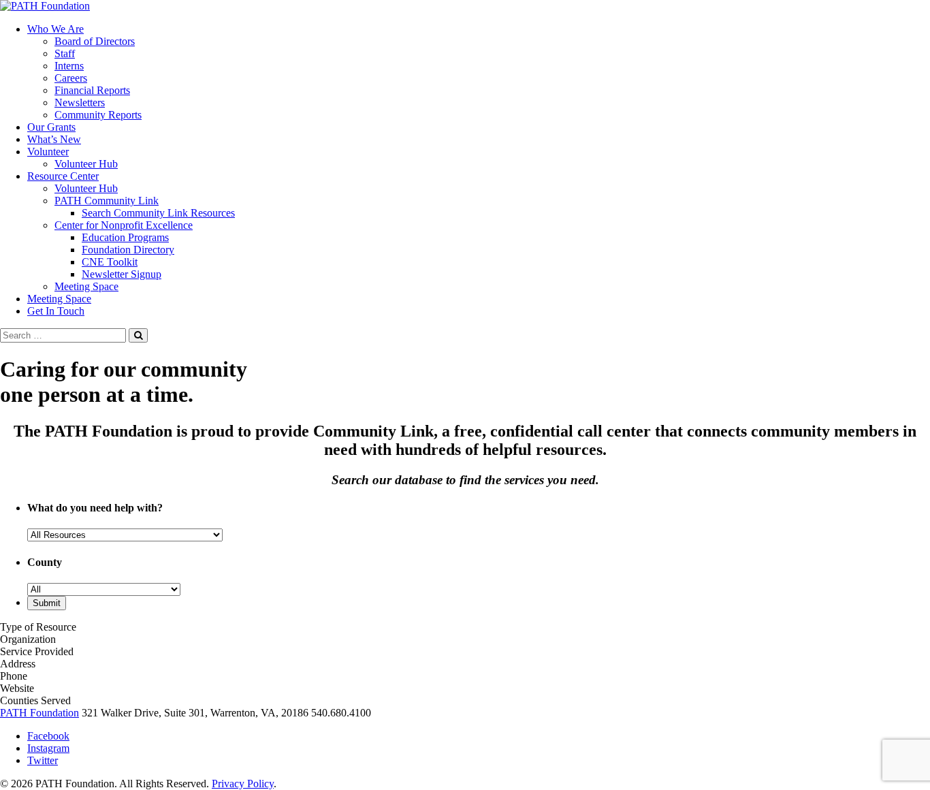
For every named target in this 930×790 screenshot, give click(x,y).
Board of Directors (94, 41)
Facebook (48, 736)
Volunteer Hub (86, 164)
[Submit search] (138, 335)
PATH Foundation (39, 712)
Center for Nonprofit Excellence (123, 225)
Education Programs (125, 237)
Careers (70, 78)
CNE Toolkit (110, 262)
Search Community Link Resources (158, 213)
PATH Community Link (106, 200)
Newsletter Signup (121, 274)
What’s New (54, 139)
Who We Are (55, 29)
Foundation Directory (128, 249)
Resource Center (63, 176)
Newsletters (79, 102)
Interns (69, 66)
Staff (64, 53)
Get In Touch (55, 311)
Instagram (48, 748)
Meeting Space (86, 286)
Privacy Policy (243, 783)
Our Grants (51, 127)
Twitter (42, 760)
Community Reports (98, 115)
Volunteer (48, 151)
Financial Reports (92, 90)
